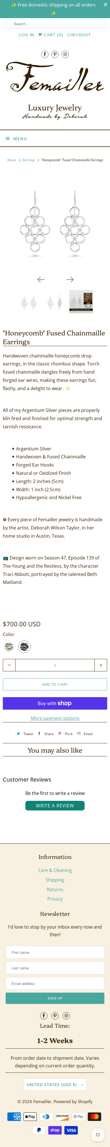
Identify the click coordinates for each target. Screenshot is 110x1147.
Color (8, 634)
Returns (55, 889)
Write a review (55, 806)
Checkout (79, 35)
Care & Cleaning (55, 870)
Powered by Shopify (73, 1101)
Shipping (55, 880)
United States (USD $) (52, 1084)
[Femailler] (55, 93)
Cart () (52, 35)
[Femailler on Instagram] (65, 54)
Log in (26, 35)
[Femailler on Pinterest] (55, 54)
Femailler (42, 1101)
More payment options (55, 718)
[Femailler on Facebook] (45, 54)
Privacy (55, 899)
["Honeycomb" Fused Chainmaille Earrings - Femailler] (55, 222)
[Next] (69, 279)
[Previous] (40, 279)
